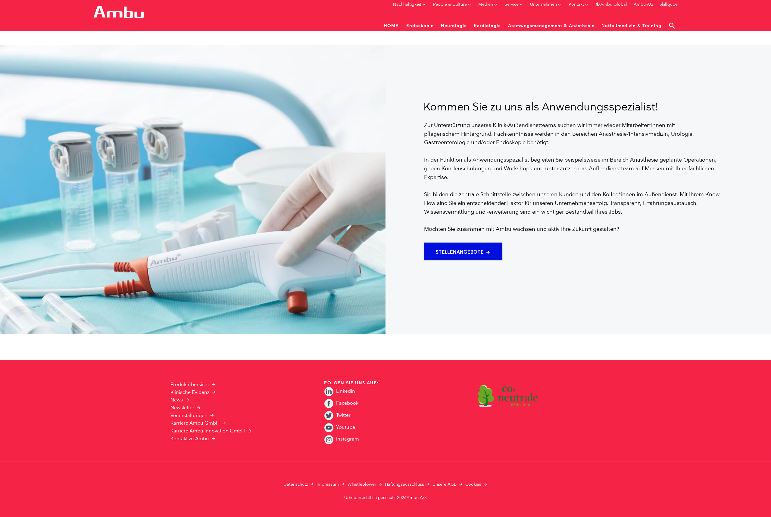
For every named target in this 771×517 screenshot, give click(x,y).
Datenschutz (295, 484)
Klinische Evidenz (189, 392)
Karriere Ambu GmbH (195, 423)
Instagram (347, 439)
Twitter (343, 415)
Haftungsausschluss (404, 484)
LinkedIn (345, 391)
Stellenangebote (459, 252)
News (176, 400)
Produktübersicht (189, 385)
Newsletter (182, 408)
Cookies (473, 484)
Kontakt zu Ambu (189, 439)
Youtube (345, 427)
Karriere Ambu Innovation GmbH (207, 431)
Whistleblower (362, 484)
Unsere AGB (444, 484)
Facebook (347, 403)
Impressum (328, 484)
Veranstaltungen (189, 416)
